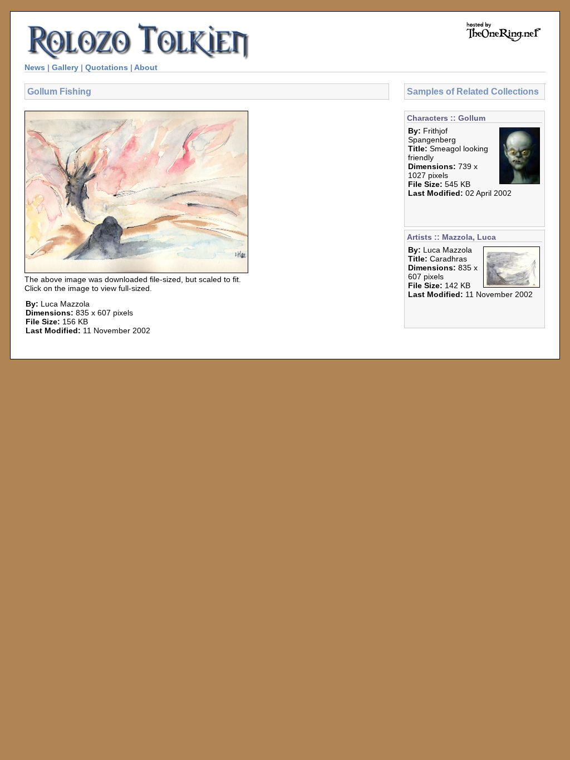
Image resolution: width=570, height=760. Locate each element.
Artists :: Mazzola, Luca (451, 237)
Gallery (65, 67)
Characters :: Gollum (446, 117)
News (34, 67)
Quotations (106, 67)
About (146, 67)
